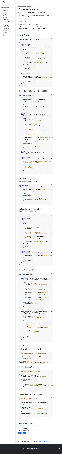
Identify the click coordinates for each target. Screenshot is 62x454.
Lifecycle (22, 425)
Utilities (22, 423)
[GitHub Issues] (4, 448)
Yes (20, 433)
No (24, 433)
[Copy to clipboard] (51, 38)
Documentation (22, 6)
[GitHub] (57, 448)
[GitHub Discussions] (2, 448)
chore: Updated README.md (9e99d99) (40, 441)
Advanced (29, 6)
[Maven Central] (59, 448)
